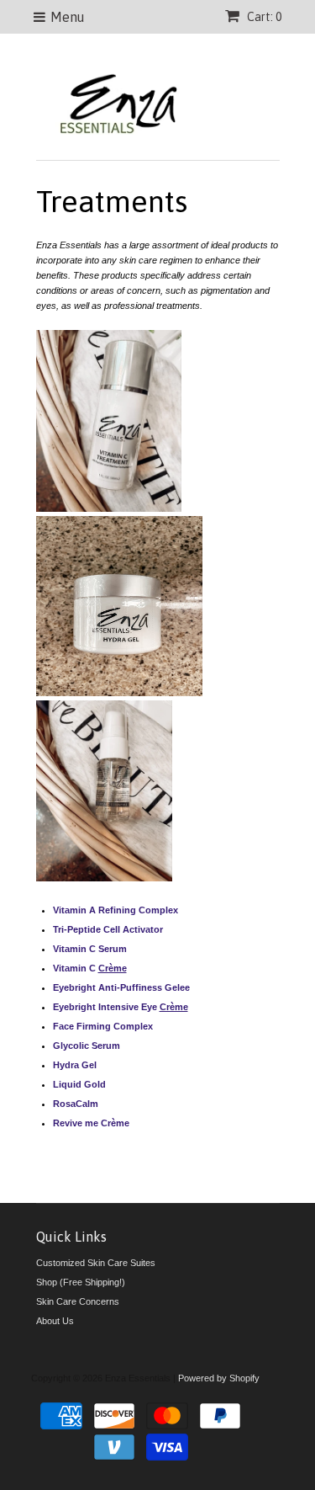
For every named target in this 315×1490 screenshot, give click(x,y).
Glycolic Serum (86, 1045)
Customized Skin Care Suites (95, 1263)
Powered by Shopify (219, 1378)
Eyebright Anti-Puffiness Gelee (121, 987)
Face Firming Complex (103, 1026)
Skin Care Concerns (77, 1301)
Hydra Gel (75, 1065)
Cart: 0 (262, 17)
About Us (55, 1321)
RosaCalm (75, 1104)
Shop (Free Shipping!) (80, 1282)
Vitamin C (75, 968)
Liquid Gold (79, 1084)
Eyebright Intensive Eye (106, 1007)
